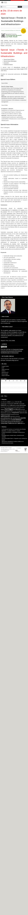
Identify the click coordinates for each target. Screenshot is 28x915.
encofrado (17, 405)
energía (19, 276)
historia (2, 409)
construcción (21, 403)
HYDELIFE (17, 409)
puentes (3, 420)
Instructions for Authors (9, 244)
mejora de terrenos (5, 414)
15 (9, 387)
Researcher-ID (5, 372)
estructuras (24, 276)
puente (23, 418)
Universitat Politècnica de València (11, 423)
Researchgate (5, 374)
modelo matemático (19, 278)
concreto (16, 403)
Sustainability (4, 421)
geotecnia (19, 407)
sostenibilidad (19, 279)
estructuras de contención (6, 407)
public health (16, 286)
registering (15, 210)
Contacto (10, 447)
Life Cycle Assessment (21, 284)
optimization (12, 416)
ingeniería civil (4, 278)
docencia (8, 405)
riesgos (9, 279)
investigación (11, 278)
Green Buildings (4, 284)
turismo (21, 421)
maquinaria (15, 412)
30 (13, 392)
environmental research (10, 283)
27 (2, 392)
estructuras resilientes (21, 283)
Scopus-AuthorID (5, 375)
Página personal (5, 369)
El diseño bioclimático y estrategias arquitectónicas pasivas (13, 433)
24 (17, 390)
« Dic (2, 396)
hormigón (9, 409)
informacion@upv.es (4, 451)
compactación (10, 403)
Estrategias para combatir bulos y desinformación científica (13, 436)
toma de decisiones (14, 421)
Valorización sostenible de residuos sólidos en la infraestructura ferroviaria (13, 442)
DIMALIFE (3, 405)
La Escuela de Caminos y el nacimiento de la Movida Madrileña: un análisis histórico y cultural (14, 430)
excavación (14, 407)
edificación (14, 276)
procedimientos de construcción (10, 418)
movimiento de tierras (15, 414)
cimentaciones (4, 403)
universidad (9, 281)
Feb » (5, 396)
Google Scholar (5, 366)
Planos (6, 447)
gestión (23, 407)
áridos (24, 423)
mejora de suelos (23, 412)
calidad (8, 402)
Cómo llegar (3, 447)
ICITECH (23, 409)
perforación (17, 416)
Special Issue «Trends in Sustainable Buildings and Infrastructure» (13, 21)
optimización (4, 279)
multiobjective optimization (7, 286)
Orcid (3, 367)
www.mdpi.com (6, 210)
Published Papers (8, 64)
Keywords (6, 62)
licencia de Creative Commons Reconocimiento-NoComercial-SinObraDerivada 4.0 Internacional (12, 351)
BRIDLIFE (4, 401)
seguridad (13, 279)
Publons (3, 370)
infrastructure (12, 284)
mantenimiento (9, 412)
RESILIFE (8, 420)
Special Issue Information (10, 61)
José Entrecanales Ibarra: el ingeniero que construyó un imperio (14, 439)
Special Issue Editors (9, 59)
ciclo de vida (17, 281)
